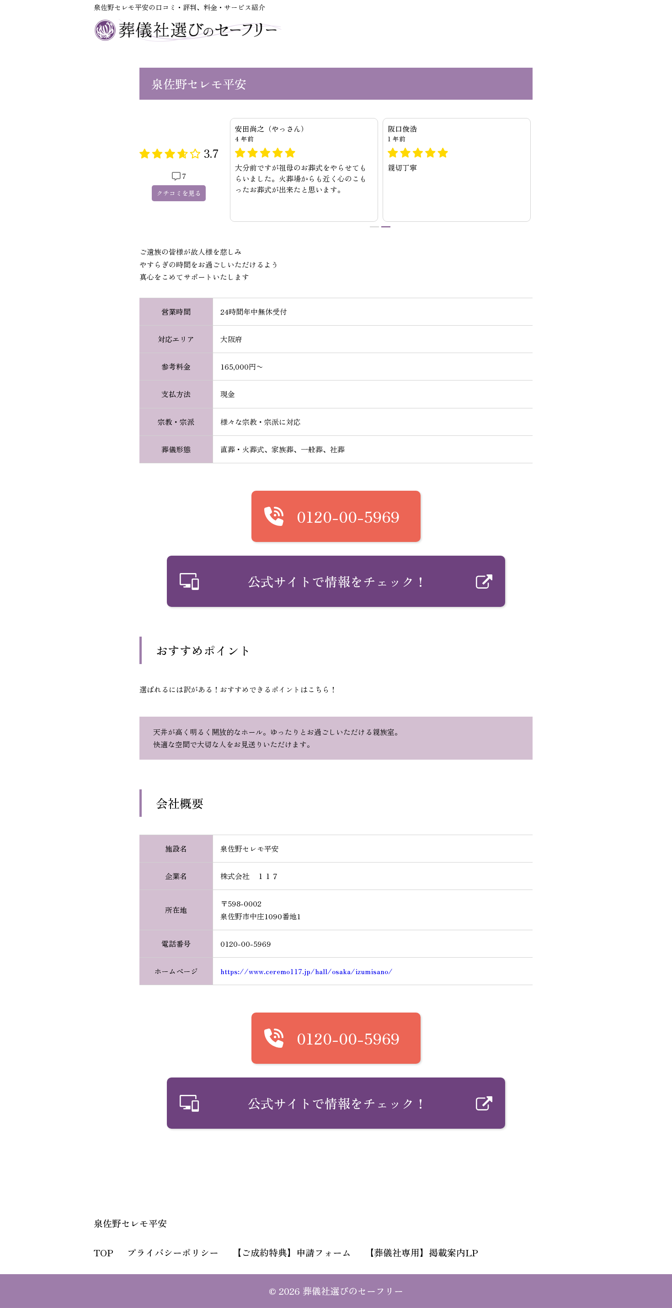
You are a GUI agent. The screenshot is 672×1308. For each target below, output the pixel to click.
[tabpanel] (304, 170)
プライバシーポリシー (173, 1252)
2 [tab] (385, 226)
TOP (103, 1252)
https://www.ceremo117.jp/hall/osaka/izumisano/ (306, 970)
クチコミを (178, 193)
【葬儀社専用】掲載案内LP (421, 1252)
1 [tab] (374, 226)
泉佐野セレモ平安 (130, 1223)
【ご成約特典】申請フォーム (291, 1252)
